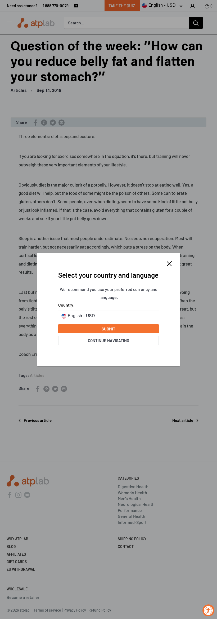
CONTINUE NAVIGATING (108, 340)
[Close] (169, 263)
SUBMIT (108, 328)
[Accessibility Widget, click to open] (208, 610)
